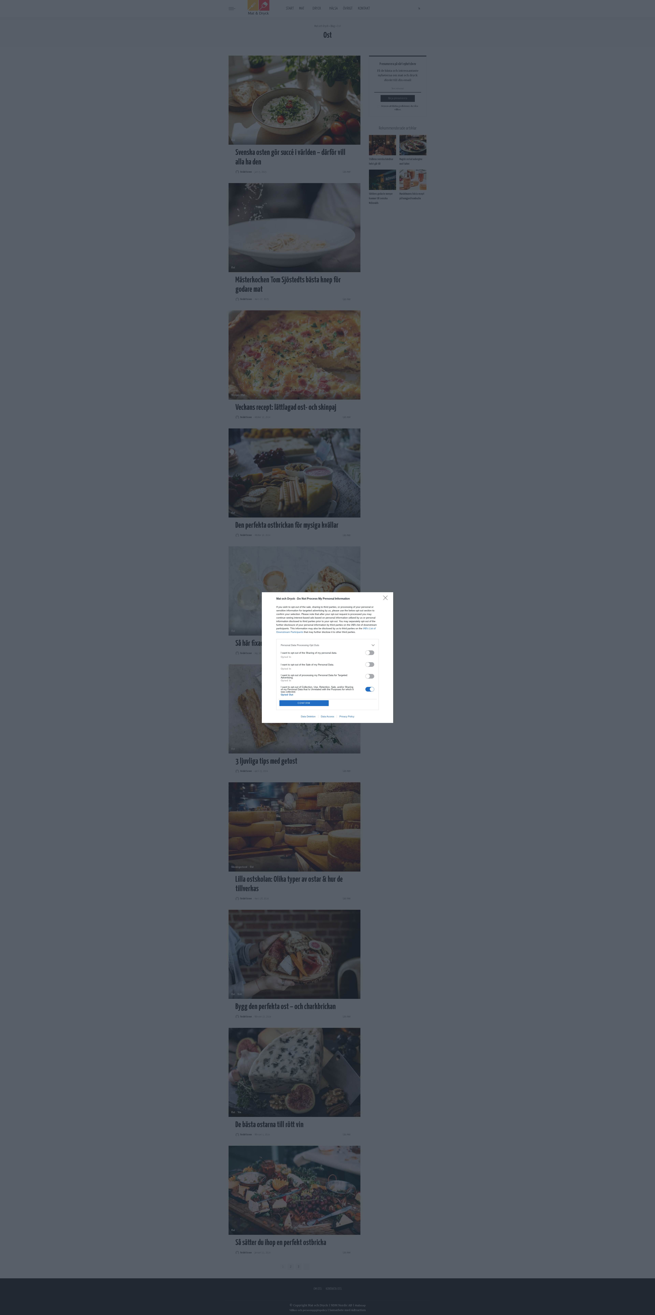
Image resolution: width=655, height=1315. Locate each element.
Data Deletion (308, 716)
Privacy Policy (346, 716)
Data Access (327, 716)
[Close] (386, 599)
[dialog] (327, 657)
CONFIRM (304, 703)
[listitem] (327, 645)
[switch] (369, 652)
